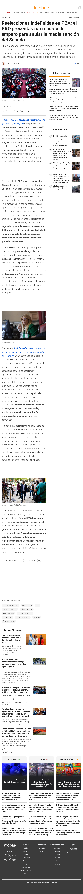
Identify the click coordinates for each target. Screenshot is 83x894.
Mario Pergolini (59, 12)
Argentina (57, 848)
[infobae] (41, 8)
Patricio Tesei (15, 63)
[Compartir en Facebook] (8, 111)
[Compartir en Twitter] (13, 111)
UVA (76, 12)
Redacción (41, 848)
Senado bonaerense (25, 613)
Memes (46, 12)
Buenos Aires (27, 605)
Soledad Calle (70, 12)
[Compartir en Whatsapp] (3, 111)
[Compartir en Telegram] (22, 111)
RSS (25, 874)
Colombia (26, 851)
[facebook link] (5, 855)
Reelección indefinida (10, 605)
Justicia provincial (22, 617)
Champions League (23, 12)
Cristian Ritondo (26, 609)
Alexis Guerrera (8, 613)
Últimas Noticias (25, 870)
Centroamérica (25, 867)
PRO (37, 605)
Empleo (41, 851)
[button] (3, 8)
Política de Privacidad (73, 853)
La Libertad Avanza (10, 609)
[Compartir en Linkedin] (17, 111)
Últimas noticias (9, 621)
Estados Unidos (25, 857)
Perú (25, 864)
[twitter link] (9, 855)
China (52, 12)
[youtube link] (5, 859)
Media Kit (57, 864)
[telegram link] (9, 859)
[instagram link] (14, 855)
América (25, 848)
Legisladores (7, 617)
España (25, 854)
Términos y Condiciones (73, 848)
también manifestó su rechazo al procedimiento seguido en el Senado (24, 352)
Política (5, 17)
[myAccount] (79, 7)
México (25, 861)
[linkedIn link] (14, 859)
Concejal (37, 617)
